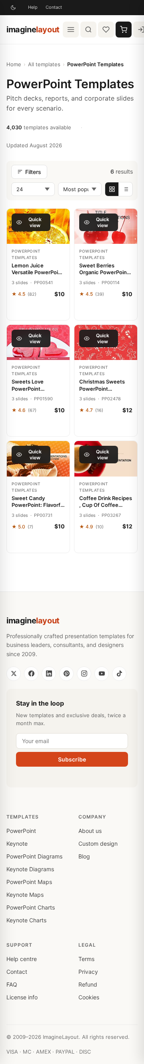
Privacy (88, 971)
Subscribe (72, 759)
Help (33, 7)
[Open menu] (71, 30)
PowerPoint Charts (30, 907)
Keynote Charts (26, 920)
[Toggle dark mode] (13, 7)
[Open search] (88, 30)
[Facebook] (31, 673)
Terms (86, 958)
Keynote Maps (25, 894)
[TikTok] (119, 673)
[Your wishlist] (106, 30)
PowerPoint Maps (29, 881)
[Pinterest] (66, 673)
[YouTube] (101, 673)
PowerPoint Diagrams (34, 856)
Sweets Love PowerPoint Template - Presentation (28, 385)
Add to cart (38, 311)
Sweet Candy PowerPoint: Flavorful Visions (38, 502)
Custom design (98, 843)
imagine (33, 29)
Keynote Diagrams (30, 869)
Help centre (21, 958)
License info (22, 997)
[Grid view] (112, 189)
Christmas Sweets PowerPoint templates (102, 385)
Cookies (88, 997)
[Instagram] (84, 673)
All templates (44, 64)
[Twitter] (13, 673)
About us (90, 830)
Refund (87, 984)
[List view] (125, 189)
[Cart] (124, 30)
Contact (54, 7)
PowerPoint (21, 830)
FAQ (11, 984)
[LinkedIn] (49, 673)
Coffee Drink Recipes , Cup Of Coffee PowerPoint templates (105, 502)
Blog (84, 856)
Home (13, 64)
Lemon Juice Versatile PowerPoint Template (37, 269)
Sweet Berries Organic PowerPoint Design (104, 269)
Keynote (17, 843)
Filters (33, 171)
